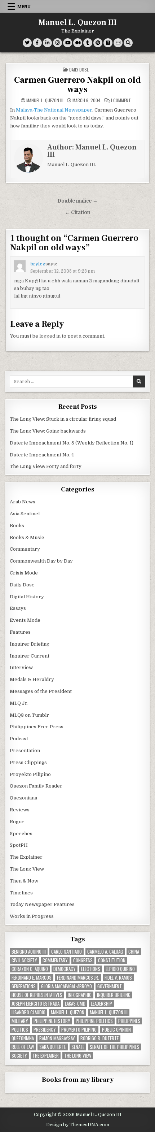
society (19, 1055)
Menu (24, 6)
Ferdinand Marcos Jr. (78, 977)
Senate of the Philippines (114, 1047)
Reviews (20, 809)
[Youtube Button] (67, 42)
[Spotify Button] (97, 42)
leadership (101, 1003)
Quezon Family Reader (36, 786)
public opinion (116, 1029)
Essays (18, 608)
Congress (83, 960)
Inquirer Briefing (29, 644)
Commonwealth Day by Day (41, 561)
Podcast (19, 738)
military (20, 1021)
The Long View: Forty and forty (45, 466)
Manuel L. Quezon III (78, 22)
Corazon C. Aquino (30, 969)
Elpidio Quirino (120, 969)
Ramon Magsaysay (57, 1038)
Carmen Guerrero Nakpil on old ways (77, 84)
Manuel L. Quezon (67, 1012)
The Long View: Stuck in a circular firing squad (63, 419)
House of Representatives (37, 995)
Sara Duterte (52, 1047)
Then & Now (24, 881)
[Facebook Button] (37, 42)
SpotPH (19, 845)
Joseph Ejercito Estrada (35, 1003)
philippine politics (94, 1021)
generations (24, 986)
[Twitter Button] (27, 42)
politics (20, 1029)
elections (90, 969)
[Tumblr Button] (87, 42)
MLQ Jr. (19, 703)
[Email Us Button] (118, 42)
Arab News (22, 501)
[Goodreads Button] (107, 42)
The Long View (27, 869)
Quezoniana (23, 798)
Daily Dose (79, 69)
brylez (37, 263)
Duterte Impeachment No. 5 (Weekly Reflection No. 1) (71, 443)
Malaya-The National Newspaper (54, 110)
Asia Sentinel (25, 513)
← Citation (77, 212)
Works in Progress (32, 916)
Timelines (21, 892)
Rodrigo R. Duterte (99, 1038)
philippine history (52, 1021)
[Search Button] (128, 42)
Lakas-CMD (75, 1003)
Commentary (25, 549)
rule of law (23, 1047)
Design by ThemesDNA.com (77, 1124)
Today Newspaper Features (42, 904)
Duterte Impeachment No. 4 (42, 454)
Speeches (21, 833)
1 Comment (121, 100)
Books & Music (27, 537)
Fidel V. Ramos (118, 977)
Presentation (25, 750)
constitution (111, 960)
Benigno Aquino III (29, 951)
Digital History (27, 596)
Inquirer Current (29, 656)
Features (20, 632)
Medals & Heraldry (32, 679)
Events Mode (25, 620)
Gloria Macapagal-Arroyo (66, 986)
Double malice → (77, 201)
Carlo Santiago (66, 951)
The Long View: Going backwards (48, 431)
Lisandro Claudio (28, 1012)
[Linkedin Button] (47, 42)
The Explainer (26, 857)
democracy (64, 969)
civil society (24, 960)
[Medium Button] (77, 42)
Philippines (129, 1021)
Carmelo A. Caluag (105, 951)
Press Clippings (28, 762)
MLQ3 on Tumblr (29, 715)
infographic (80, 995)
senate (77, 1047)
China (133, 951)
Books (17, 525)
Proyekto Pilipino (30, 774)
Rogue (17, 821)
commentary (55, 960)
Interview (21, 667)
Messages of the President (41, 691)
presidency (45, 1029)
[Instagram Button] (57, 42)
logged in (50, 336)
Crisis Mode (24, 573)
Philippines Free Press (36, 726)
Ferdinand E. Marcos (32, 977)
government (109, 986)
